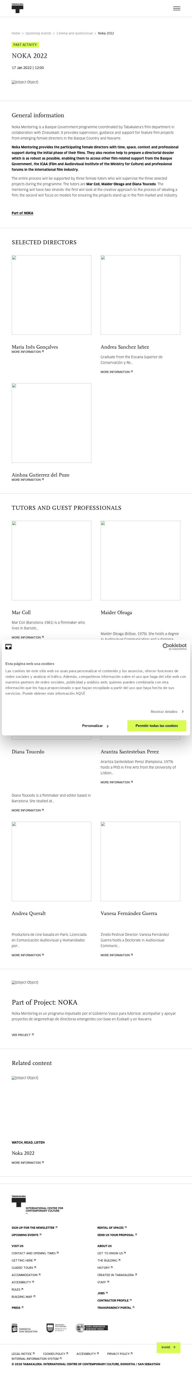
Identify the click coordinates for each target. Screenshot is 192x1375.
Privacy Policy (118, 1354)
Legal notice (22, 1354)
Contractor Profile (113, 1300)
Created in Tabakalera (115, 1275)
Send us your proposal (115, 1235)
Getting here (22, 1260)
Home (16, 33)
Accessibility (21, 1282)
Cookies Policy (54, 1354)
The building (107, 1260)
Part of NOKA (22, 213)
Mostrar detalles (164, 712)
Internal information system (35, 1359)
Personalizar (92, 726)
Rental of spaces (110, 1228)
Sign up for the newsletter (33, 1228)
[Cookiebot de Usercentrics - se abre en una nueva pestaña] (166, 646)
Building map (22, 1297)
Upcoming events (38, 33)
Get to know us (110, 1253)
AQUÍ (80, 693)
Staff (101, 1282)
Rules (16, 1289)
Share (165, 1347)
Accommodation (24, 1275)
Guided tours (22, 1268)
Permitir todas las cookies (157, 726)
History (103, 1268)
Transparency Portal (114, 1308)
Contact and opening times (33, 1253)
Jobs (101, 1293)
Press (16, 1308)
